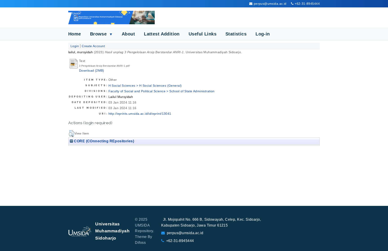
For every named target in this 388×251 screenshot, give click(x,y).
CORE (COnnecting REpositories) (103, 141)
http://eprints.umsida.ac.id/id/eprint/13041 (139, 113)
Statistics (236, 33)
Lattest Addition (162, 33)
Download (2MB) (91, 70)
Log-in (263, 33)
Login (75, 46)
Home (74, 33)
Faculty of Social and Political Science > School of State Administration (161, 91)
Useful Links (202, 33)
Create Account (93, 46)
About (128, 33)
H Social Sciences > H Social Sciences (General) (145, 85)
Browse (101, 33)
